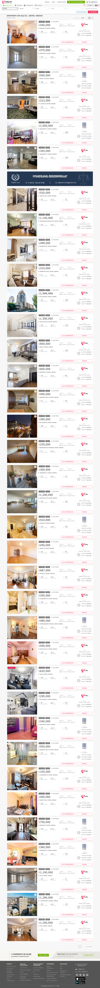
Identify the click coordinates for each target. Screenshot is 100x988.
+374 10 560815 (86, 88)
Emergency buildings (25, 980)
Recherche (94, 11)
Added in (62, 24)
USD (90, 5)
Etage (66, 32)
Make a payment (43, 955)
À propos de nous (11, 966)
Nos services (10, 968)
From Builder (36, 976)
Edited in (70, 24)
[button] (10, 8)
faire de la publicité (52, 980)
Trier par (77, 18)
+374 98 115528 (86, 85)
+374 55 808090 (86, 33)
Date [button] (82, 18)
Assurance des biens (52, 972)
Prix (34, 972)
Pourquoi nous (23, 967)
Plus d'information (67, 42)
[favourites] (84, 5)
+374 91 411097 (86, 83)
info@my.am (81, 969)
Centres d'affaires (51, 978)
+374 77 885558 (86, 35)
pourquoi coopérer (38, 967)
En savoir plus (82, 12)
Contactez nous (61, 2)
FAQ (61, 968)
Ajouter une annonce (77, 2)
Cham (54, 32)
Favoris (22, 972)
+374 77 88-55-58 (82, 971)
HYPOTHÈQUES (24, 974)
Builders (49, 970)
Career (8, 978)
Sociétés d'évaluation (38, 978)
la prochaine (89, 946)
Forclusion (36, 974)
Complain (84, 42)
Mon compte (36, 970)
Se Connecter (92, 2)
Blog (61, 966)
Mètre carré (44, 32)
